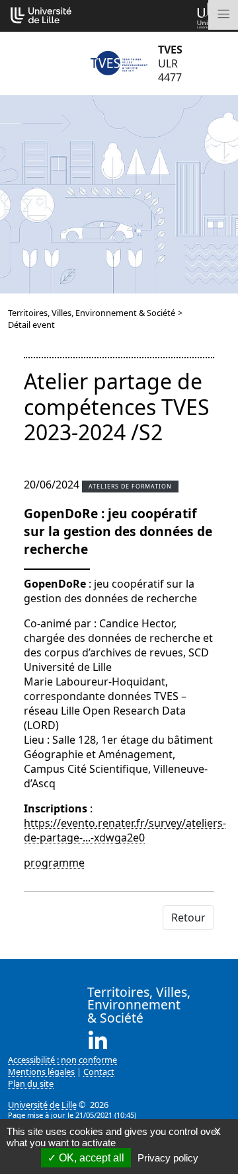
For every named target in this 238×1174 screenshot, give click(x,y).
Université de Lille (42, 1105)
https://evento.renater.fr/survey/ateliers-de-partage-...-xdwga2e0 (125, 830)
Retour (188, 917)
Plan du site (31, 1083)
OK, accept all (90, 1157)
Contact (98, 1071)
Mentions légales (41, 1071)
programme (54, 862)
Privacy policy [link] (168, 1157)
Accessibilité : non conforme (62, 1060)
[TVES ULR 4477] (119, 63)
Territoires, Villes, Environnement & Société (91, 313)
